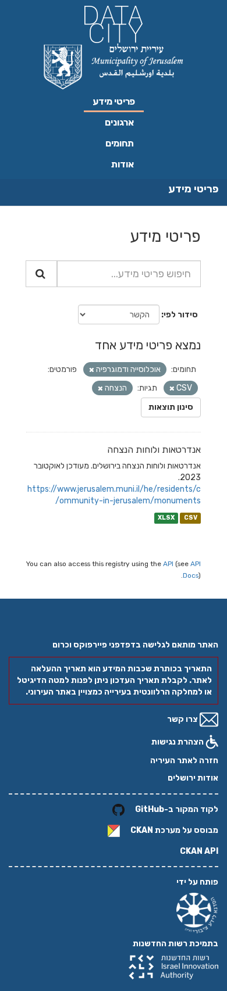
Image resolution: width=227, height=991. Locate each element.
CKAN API (199, 851)
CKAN (141, 831)
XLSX (166, 517)
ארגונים (119, 122)
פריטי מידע (114, 101)
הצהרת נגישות (178, 742)
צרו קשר (183, 719)
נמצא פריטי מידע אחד (148, 345)
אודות (122, 164)
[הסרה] (91, 370)
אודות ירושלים (193, 778)
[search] (41, 273)
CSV (190, 517)
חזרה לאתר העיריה (184, 760)
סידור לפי (181, 315)
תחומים (119, 143)
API (168, 564)
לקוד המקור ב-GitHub (176, 810)
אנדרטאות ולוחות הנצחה (154, 449)
